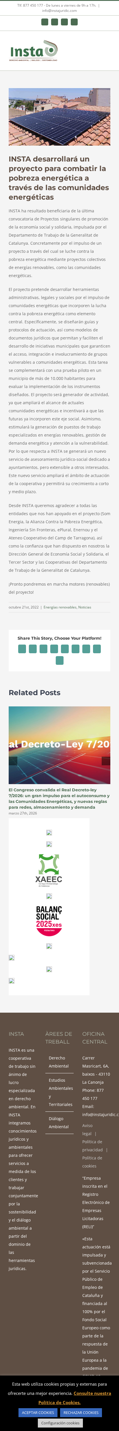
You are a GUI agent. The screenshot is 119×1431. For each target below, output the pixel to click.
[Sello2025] (49, 907)
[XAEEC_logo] (49, 855)
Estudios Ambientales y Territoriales (59, 1092)
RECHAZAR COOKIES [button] (81, 1412)
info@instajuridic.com (59, 10)
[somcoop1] (49, 945)
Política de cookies (92, 1162)
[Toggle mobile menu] (108, 43)
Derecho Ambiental (59, 1062)
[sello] (11, 956)
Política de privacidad (92, 1145)
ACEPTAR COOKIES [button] (38, 1412)
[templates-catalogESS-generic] (49, 968)
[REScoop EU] (11, 980)
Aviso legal (87, 1129)
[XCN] (49, 831)
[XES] (49, 895)
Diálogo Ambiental (59, 1122)
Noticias (84, 607)
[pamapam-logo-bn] (49, 843)
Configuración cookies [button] (60, 1423)
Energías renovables (60, 607)
